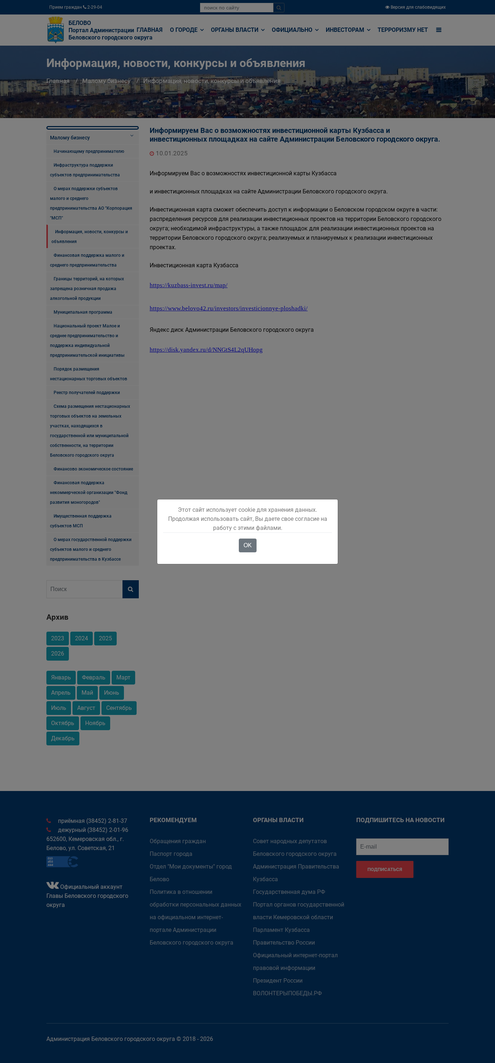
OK (248, 545)
